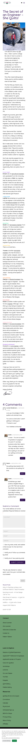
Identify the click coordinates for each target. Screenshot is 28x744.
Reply (22, 429)
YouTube (5, 677)
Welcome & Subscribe (9, 630)
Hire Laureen (7, 626)
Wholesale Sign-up (8, 710)
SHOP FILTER (7, 609)
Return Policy (7, 720)
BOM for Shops (7, 713)
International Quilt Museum (11, 193)
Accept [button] (14, 740)
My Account (6, 706)
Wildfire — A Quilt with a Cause (12, 602)
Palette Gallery (7, 687)
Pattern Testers (7, 636)
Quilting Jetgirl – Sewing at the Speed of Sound (13, 273)
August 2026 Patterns (9, 605)
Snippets (5, 680)
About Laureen (7, 622)
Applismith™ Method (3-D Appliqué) (13, 656)
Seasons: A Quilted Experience (12, 652)
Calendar (5, 703)
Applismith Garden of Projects (12, 659)
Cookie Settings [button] (6, 740)
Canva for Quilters (8, 663)
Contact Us (6, 633)
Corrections (6, 699)
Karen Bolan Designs (14, 319)
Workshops (6, 666)
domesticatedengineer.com (14, 341)
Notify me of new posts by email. (14, 558)
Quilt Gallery (6, 684)
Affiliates (5, 724)
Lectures (5, 670)
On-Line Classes (7, 673)
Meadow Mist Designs (13, 297)
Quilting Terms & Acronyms (11, 696)
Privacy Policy (7, 717)
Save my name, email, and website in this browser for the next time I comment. (14, 547)
